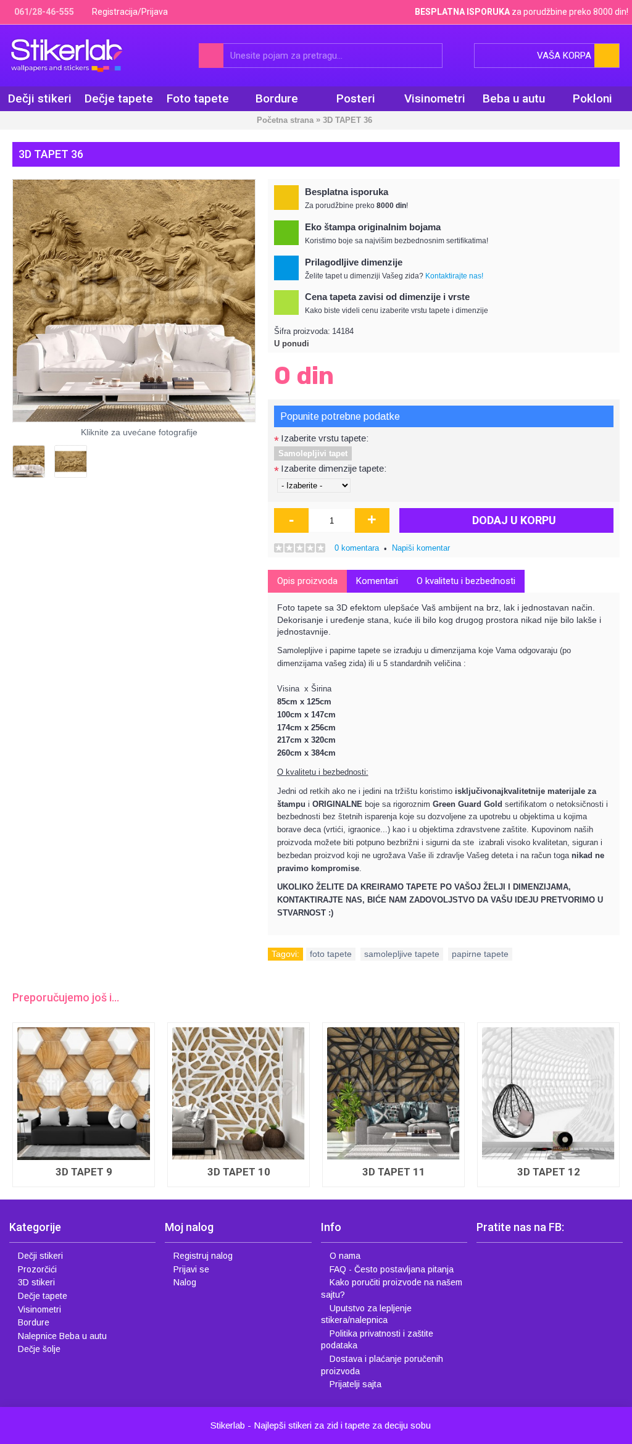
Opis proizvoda (307, 580)
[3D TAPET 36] (134, 300)
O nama (345, 1256)
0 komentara (357, 548)
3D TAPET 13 (163, 1172)
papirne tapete (480, 954)
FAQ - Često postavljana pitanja (392, 1269)
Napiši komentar (421, 548)
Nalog (184, 1282)
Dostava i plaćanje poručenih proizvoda (382, 1365)
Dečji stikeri (40, 1256)
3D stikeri (36, 1282)
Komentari (377, 580)
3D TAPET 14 (318, 1051)
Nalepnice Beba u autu (62, 1336)
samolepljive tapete (401, 954)
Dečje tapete (42, 1296)
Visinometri (39, 1309)
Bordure (33, 1322)
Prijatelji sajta (355, 1384)
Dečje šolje (39, 1349)
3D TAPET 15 (473, 1051)
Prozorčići (37, 1269)
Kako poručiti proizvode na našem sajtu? (391, 1288)
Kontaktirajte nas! (454, 276)
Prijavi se (191, 1269)
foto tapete (331, 954)
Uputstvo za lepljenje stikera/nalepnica (366, 1314)
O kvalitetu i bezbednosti (466, 580)
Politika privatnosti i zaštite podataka (377, 1340)
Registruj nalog (203, 1256)
